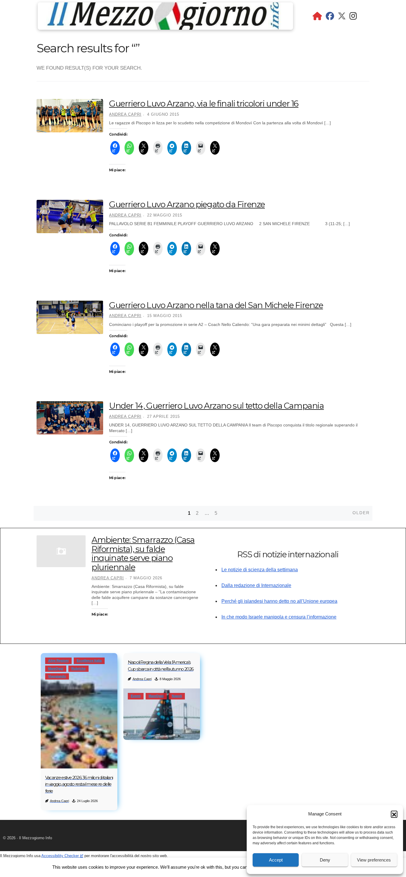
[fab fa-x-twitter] (342, 17)
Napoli (177, 696)
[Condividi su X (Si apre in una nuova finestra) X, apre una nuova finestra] (143, 148)
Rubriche (78, 668)
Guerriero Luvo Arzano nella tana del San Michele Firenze (216, 305)
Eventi (136, 696)
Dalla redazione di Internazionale (256, 585)
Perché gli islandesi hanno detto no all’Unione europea (279, 601)
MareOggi (55, 668)
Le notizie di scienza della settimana (259, 569)
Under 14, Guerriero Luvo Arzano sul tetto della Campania (216, 406)
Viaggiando (57, 676)
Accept (276, 859)
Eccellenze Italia (89, 660)
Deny (325, 859)
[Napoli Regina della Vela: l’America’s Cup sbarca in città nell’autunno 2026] (161, 714)
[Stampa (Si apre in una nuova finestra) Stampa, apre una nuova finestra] (158, 148)
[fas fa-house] (317, 17)
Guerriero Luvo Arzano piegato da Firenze (187, 204)
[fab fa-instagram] (353, 17)
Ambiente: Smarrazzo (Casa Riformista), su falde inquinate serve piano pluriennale (143, 553)
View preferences (374, 859)
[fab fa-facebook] (330, 17)
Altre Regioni (58, 660)
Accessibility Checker (60, 856)
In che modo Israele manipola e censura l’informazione (278, 616)
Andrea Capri (125, 114)
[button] (394, 814)
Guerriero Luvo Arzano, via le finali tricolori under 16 (203, 103)
